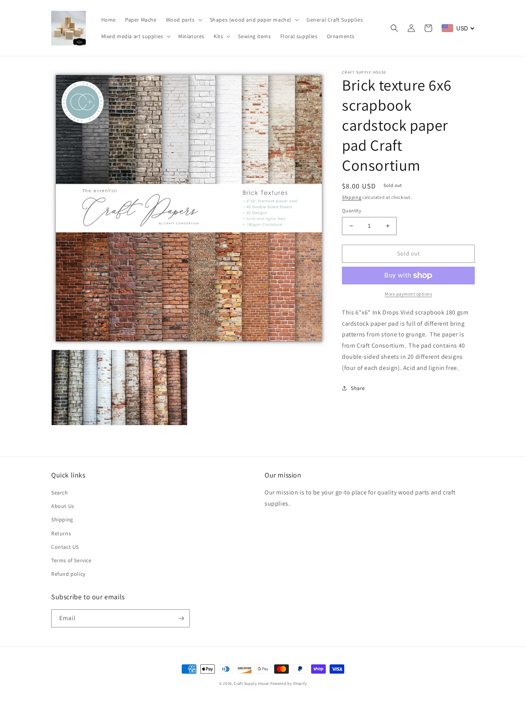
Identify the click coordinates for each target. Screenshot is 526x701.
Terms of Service (71, 560)
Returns (61, 533)
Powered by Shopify (288, 683)
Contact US (65, 546)
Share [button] (358, 388)
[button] (183, 20)
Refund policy (68, 573)
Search (59, 492)
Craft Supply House (251, 683)
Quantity (351, 210)
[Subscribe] (181, 618)
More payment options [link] (408, 294)
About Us (62, 506)
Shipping (352, 197)
